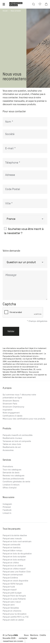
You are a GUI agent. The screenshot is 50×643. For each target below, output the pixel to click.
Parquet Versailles (11, 608)
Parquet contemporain (13, 574)
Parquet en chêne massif (14, 568)
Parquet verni (9, 605)
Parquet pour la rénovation (15, 614)
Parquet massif (10, 589)
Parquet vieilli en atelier (13, 620)
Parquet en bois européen (14, 556)
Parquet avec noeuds (12, 538)
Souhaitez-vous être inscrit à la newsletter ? (24, 231)
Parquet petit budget (12, 593)
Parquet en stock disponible (15, 580)
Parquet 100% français (13, 584)
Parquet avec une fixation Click (17, 571)
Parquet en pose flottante (14, 599)
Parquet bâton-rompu (12, 550)
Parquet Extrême (10, 578)
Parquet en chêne (11, 562)
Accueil (5, 11)
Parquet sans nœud (12, 602)
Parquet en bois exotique (14, 559)
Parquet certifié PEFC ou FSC (16, 617)
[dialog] (13, 641)
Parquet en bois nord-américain (17, 541)
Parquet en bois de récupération (17, 553)
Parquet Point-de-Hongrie (14, 596)
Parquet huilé (9, 587)
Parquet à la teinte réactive (15, 535)
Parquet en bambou (12, 547)
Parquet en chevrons (12, 611)
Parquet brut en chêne (13, 565)
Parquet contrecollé (11, 544)
